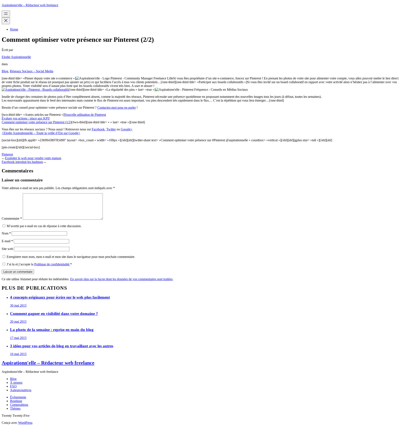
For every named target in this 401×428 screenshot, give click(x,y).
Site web (7, 249)
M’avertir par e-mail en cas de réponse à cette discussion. (44, 226)
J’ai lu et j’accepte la (39, 264)
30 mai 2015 (18, 305)
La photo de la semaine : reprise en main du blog (52, 329)
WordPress (25, 422)
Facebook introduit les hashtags (22, 162)
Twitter (111, 129)
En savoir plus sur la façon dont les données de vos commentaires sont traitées (121, 279)
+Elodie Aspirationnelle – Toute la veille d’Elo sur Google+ (41, 133)
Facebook (98, 129)
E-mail (7, 241)
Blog (5, 71)
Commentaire (12, 218)
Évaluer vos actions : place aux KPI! (26, 118)
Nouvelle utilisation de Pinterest (85, 114)
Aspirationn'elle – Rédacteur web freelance (30, 5)
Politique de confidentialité (52, 264)
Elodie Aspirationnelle (16, 57)
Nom (6, 233)
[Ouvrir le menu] (6, 13)
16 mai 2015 (18, 354)
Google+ (126, 129)
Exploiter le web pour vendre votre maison (33, 158)
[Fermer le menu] (6, 20)
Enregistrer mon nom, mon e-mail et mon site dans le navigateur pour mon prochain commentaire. (71, 257)
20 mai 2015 (18, 321)
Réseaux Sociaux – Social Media (31, 71)
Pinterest (7, 154)
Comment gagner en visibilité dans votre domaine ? (54, 313)
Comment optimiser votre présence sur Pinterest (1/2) (36, 122)
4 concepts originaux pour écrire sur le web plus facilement (60, 297)
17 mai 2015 (18, 338)
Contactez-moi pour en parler (116, 107)
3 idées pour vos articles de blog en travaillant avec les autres (61, 346)
